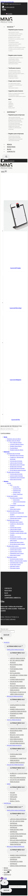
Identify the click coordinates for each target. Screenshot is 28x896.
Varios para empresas (13, 140)
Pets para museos (12, 76)
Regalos (10, 106)
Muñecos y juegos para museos (16, 93)
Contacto (11, 151)
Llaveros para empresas (14, 137)
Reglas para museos (13, 45)
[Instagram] (3, 10)
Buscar (6, 635)
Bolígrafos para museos (14, 37)
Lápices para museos (13, 32)
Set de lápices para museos (15, 33)
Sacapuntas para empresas (15, 124)
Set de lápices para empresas (15, 118)
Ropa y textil (11, 107)
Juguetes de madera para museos (17, 96)
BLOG (9, 149)
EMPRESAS (7, 803)
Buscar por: (4, 629)
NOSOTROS (8, 590)
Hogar (10, 101)
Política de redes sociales (9, 608)
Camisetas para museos (14, 70)
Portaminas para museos (14, 35)
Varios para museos (13, 63)
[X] (4, 879)
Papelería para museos (15, 649)
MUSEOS (6, 642)
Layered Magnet (15, 380)
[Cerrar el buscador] (4, 882)
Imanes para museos (13, 59)
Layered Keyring (15, 308)
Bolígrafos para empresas (14, 120)
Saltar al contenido (7, 2)
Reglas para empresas (14, 126)
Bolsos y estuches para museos (16, 73)
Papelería (10, 104)
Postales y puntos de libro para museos (18, 693)
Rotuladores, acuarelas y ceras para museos (18, 675)
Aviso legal (4, 606)
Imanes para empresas (14, 136)
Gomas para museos (13, 42)
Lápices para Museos (17, 658)
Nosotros (11, 147)
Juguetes (10, 103)
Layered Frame (15, 268)
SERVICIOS (8, 595)
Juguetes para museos (15, 91)
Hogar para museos (13, 78)
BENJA (9, 144)
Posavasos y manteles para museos (18, 759)
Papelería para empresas (16, 115)
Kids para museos (12, 75)
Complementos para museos (15, 57)
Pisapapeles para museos (14, 62)
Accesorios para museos (14, 72)
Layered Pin (15, 419)
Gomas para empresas (14, 123)
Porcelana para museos (14, 83)
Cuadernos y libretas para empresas (18, 843)
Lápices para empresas (14, 117)
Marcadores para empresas (15, 121)
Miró (9, 99)
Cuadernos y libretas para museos (16, 47)
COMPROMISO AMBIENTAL (13, 597)
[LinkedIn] (5, 10)
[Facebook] (2, 879)
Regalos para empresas (16, 133)
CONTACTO (8, 588)
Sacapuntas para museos (14, 44)
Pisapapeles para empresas (15, 139)
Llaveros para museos (13, 60)
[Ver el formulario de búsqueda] (6, 156)
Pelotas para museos (13, 95)
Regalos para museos (15, 55)
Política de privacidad (15, 606)
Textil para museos (14, 68)
